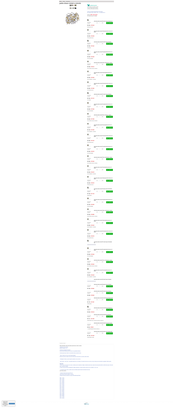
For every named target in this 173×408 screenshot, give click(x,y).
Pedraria (64, 1)
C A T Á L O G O (63, 370)
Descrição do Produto (62, 343)
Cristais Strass (68, 1)
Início (61, 1)
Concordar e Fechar (11, 403)
